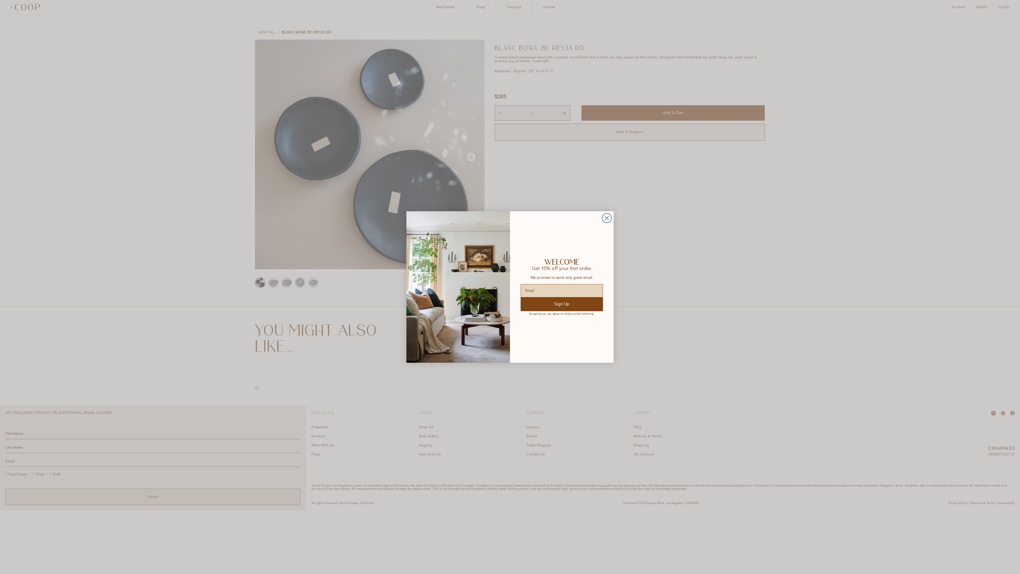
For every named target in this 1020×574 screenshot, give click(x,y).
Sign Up (562, 304)
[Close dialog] (606, 218)
